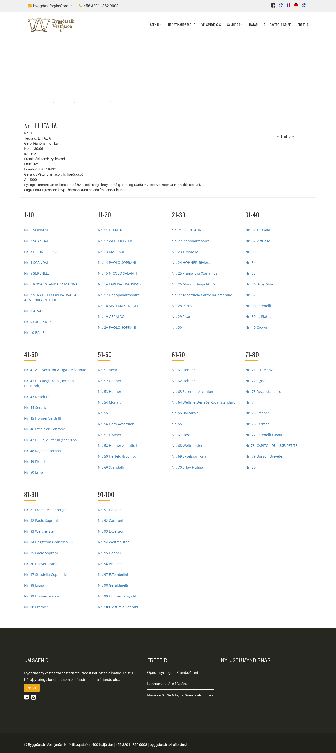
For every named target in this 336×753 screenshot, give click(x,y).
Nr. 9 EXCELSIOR (37, 321)
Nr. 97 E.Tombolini (113, 574)
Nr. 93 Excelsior (110, 531)
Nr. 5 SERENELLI (37, 273)
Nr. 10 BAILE (34, 332)
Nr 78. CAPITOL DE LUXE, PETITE (271, 445)
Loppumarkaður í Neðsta (167, 684)
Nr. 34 (250, 262)
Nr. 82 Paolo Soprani (41, 520)
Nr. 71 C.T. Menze (260, 370)
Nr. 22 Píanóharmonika (191, 241)
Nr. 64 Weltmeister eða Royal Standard (204, 402)
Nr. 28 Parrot (182, 305)
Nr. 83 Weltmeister (39, 531)
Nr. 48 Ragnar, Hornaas (43, 450)
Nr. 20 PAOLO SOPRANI (117, 327)
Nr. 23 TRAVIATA (185, 251)
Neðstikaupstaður (181, 24)
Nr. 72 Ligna (255, 380)
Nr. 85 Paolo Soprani (41, 553)
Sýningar (65, 102)
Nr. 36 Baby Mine (259, 284)
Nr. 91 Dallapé (110, 509)
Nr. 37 (250, 295)
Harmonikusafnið (92, 102)
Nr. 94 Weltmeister (113, 542)
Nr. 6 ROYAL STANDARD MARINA (51, 284)
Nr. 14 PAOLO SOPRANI (117, 262)
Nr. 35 (250, 273)
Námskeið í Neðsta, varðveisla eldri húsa (180, 695)
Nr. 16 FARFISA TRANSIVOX (120, 284)
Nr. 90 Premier (36, 607)
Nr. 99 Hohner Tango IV (117, 596)
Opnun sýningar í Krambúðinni (172, 672)
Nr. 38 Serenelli (258, 305)
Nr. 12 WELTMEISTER (115, 241)
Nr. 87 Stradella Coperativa (46, 574)
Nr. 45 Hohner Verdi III (42, 418)
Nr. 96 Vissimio (110, 563)
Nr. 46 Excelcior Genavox (44, 429)
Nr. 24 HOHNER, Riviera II (192, 262)
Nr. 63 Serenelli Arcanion (192, 391)
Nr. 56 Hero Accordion (116, 424)
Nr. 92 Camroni (110, 520)
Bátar (253, 24)
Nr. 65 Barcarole (185, 413)
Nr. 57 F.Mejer (109, 434)
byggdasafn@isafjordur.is (169, 744)
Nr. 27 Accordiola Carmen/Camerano (202, 295)
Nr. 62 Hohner (183, 380)
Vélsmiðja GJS (211, 24)
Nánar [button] (31, 688)
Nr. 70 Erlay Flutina (187, 467)
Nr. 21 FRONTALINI (187, 230)
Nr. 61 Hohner (183, 370)
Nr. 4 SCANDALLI (37, 262)
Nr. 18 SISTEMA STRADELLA (120, 305)
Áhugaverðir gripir (277, 24)
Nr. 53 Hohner (109, 391)
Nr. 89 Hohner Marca (41, 596)
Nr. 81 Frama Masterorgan (46, 509)
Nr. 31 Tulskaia (257, 230)
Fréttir (303, 24)
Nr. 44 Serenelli (37, 407)
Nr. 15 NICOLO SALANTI (117, 273)
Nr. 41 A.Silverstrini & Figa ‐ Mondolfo (55, 370)
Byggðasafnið (39, 102)
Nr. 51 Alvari (108, 370)
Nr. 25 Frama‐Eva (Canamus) (195, 273)
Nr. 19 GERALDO (111, 316)
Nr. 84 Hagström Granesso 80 (48, 542)
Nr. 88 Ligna (34, 585)
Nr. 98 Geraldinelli (113, 585)
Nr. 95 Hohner (109, 553)
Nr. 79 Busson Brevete (263, 456)
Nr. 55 (103, 413)
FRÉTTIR (157, 660)
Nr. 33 (250, 251)
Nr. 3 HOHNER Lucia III (42, 251)
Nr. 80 (250, 467)
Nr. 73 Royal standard (263, 391)
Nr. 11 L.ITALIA (110, 230)
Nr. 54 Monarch (111, 402)
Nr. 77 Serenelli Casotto (264, 434)
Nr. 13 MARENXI (111, 251)
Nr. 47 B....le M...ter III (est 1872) (50, 440)
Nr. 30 (177, 327)
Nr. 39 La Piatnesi (259, 316)
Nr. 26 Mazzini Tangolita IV (193, 284)
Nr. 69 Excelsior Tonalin (191, 456)
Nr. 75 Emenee (257, 413)
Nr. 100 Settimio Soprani (118, 607)
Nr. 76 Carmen (257, 424)
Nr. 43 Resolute (36, 396)
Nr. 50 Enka (33, 472)
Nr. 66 (177, 424)
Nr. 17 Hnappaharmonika (119, 295)
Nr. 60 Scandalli (111, 467)
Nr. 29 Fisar (181, 316)
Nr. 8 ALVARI (34, 311)
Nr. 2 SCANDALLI (37, 241)
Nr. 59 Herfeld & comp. (117, 456)
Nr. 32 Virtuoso (257, 241)
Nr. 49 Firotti (34, 461)
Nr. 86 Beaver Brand (41, 563)
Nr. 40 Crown (256, 327)
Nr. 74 (250, 402)
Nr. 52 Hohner (109, 380)
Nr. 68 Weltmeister (187, 445)
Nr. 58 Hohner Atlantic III (118, 445)
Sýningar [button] (234, 24)
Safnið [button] (155, 24)
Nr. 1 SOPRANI (36, 230)
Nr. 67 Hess (181, 434)
